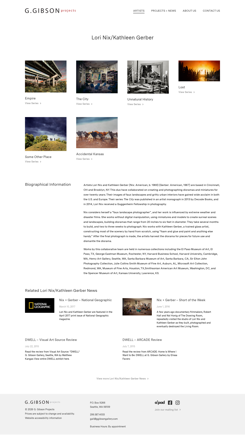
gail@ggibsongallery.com (104, 418)
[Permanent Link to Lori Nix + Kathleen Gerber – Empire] (45, 91)
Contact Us (211, 10)
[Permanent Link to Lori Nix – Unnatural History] (148, 92)
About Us (189, 10)
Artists (138, 10)
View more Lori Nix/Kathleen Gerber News (121, 378)
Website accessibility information (43, 418)
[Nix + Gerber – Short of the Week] (137, 314)
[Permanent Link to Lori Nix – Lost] (199, 80)
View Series (31, 103)
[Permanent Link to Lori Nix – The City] (97, 92)
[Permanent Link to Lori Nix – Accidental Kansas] (97, 147)
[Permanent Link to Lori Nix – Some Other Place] (45, 150)
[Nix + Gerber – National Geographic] (39, 311)
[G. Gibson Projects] (50, 12)
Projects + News (163, 10)
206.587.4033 (97, 414)
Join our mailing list (166, 409)
